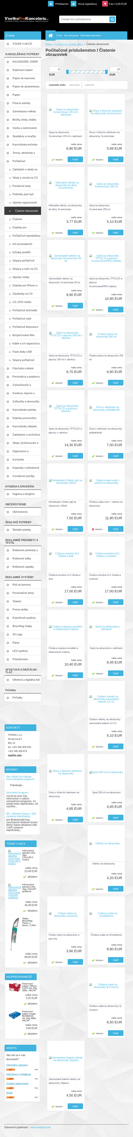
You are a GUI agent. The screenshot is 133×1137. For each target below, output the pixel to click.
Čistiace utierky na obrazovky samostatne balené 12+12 (105, 721)
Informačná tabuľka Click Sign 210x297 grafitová (29, 887)
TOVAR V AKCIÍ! (22, 43)
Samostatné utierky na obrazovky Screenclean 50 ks (64, 280)
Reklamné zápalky (23, 566)
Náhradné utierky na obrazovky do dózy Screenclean (65, 207)
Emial (9, 1092)
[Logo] (26, 19)
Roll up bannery (21, 584)
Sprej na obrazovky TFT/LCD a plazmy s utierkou (65, 430)
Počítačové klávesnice (25, 327)
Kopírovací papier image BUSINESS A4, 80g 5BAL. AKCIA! (29, 1016)
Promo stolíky (20, 609)
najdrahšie (89, 85)
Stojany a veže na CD (25, 269)
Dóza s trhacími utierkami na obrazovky (64, 794)
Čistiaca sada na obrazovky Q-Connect (105, 1008)
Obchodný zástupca (17, 1065)
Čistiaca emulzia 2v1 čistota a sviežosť (105, 577)
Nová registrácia (87, 4)
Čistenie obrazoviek (27, 210)
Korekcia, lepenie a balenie (23, 394)
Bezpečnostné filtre (23, 335)
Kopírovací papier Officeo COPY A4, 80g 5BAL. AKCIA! (29, 987)
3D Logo (17, 634)
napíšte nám (15, 755)
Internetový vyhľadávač (18, 1074)
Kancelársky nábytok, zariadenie (24, 428)
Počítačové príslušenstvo (20, 162)
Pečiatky (17, 697)
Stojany (16, 601)
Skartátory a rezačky (24, 136)
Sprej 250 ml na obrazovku (106, 792)
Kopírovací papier (22, 70)
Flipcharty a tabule (23, 368)
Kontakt (84, 44)
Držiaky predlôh (21, 252)
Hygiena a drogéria (23, 494)
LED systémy (20, 651)
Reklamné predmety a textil (25, 551)
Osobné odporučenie (17, 1083)
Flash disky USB (22, 351)
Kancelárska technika (24, 144)
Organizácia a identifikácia (20, 452)
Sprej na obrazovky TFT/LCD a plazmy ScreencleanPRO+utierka (105, 282)
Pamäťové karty (21, 186)
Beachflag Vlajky (22, 626)
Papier (16, 94)
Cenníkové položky (23, 476)
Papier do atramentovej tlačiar (25, 88)
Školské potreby (21, 529)
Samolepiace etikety (24, 111)
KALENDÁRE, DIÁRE (25, 61)
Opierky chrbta (21, 277)
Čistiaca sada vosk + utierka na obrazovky (105, 503)
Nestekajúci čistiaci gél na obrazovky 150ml (62, 503)
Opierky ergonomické (25, 202)
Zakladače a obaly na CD (24, 171)
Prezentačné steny (23, 593)
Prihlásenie (62, 4)
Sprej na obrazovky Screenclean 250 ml (99, 207)
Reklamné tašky (21, 558)
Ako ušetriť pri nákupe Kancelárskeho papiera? (20, 778)
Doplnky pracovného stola (24, 419)
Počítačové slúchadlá (25, 310)
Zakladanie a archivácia (26, 434)
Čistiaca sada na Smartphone (106, 934)
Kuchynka (18, 459)
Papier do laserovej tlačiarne (23, 79)
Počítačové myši (22, 318)
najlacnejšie (74, 85)
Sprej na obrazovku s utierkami (106, 648)
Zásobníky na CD (22, 293)
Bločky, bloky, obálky (24, 119)
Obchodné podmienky (91, 35)
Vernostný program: (17, 792)
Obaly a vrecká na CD (25, 177)
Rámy (15, 642)
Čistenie (17, 219)
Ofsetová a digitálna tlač (26, 679)
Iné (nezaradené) (22, 244)
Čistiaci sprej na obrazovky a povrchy (64, 936)
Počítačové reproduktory (26, 235)
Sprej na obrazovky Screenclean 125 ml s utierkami (65, 134)
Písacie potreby (21, 103)
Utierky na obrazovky (103, 863)
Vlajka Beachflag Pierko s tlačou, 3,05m (29, 921)
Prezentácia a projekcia (26, 376)
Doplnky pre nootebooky (19, 229)
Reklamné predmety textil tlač (64, 44)
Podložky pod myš (23, 194)
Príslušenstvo (20, 659)
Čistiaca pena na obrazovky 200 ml (106, 357)
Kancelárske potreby (24, 409)
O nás (59, 35)
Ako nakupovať (71, 35)
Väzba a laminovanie (24, 128)
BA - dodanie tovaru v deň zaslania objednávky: (21, 815)
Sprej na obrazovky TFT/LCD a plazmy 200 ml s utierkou (65, 357)
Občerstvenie (20, 511)
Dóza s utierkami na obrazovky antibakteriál (105, 430)
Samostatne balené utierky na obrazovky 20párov (64, 1081)
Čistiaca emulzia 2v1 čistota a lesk (64, 577)
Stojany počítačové (23, 260)
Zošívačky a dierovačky (25, 401)
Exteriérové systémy (24, 617)
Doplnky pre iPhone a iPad (24, 287)
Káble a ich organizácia (26, 343)
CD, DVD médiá (21, 302)
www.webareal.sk (40, 1127)
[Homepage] (51, 35)
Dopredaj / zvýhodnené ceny (25, 469)
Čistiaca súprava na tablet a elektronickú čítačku (63, 650)
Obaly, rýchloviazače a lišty (25, 444)
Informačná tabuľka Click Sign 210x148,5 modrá (28, 855)
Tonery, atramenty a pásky (23, 154)
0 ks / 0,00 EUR (118, 4)
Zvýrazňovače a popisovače (21, 386)
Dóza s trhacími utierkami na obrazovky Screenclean (104, 134)
